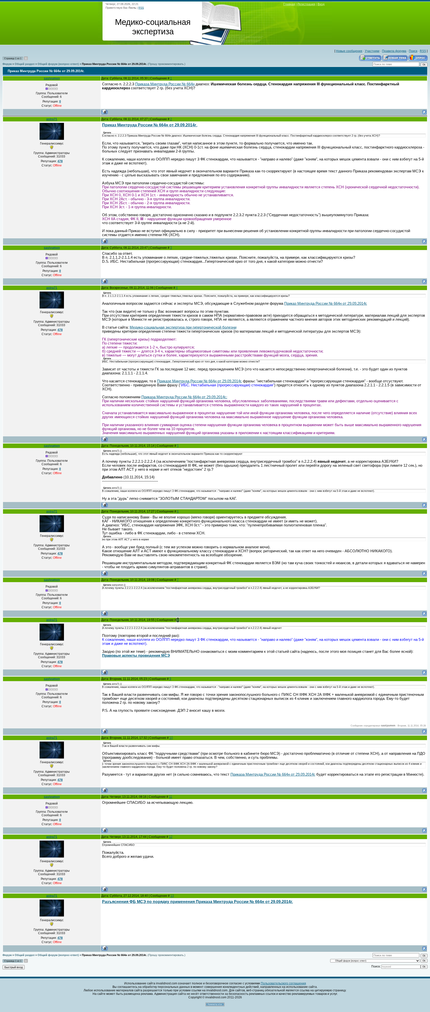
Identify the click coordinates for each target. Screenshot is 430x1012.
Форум (7, 63)
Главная (289, 4)
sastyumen (52, 78)
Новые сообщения (349, 51)
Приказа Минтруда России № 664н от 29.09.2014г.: (184, 397)
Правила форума (394, 51)
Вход (321, 4)
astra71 (51, 119)
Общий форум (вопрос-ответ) (58, 63)
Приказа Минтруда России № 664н (165, 84)
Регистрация (306, 4)
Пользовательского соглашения (283, 983)
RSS (141, 7)
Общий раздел (25, 63)
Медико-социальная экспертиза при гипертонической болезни (183, 327)
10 (171, 738)
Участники (372, 51)
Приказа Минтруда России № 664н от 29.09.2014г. (272, 774)
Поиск (413, 51)
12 (170, 837)
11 (170, 797)
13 (172, 896)
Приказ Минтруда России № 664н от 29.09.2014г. (114, 63)
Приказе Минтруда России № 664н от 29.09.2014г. (199, 381)
